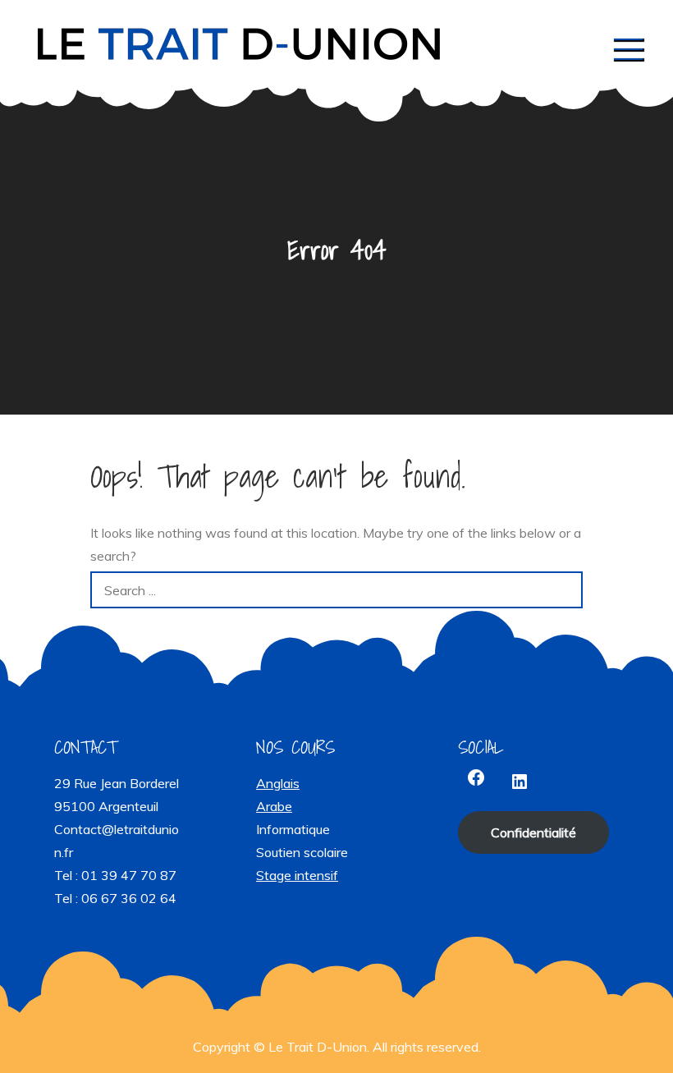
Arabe (274, 806)
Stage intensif (297, 875)
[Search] (564, 589)
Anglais (278, 783)
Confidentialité (533, 832)
